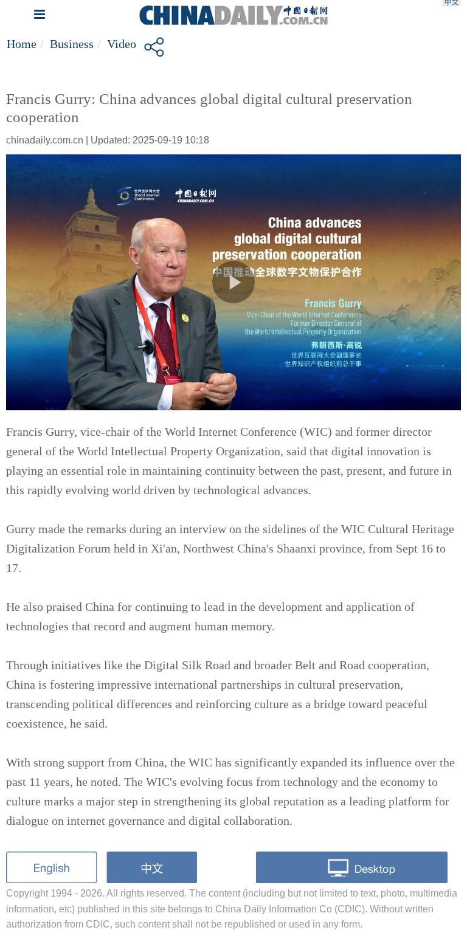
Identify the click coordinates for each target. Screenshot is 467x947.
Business (72, 43)
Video (121, 43)
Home (21, 43)
